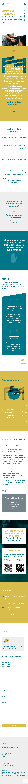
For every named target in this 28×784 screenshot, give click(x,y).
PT (14, 748)
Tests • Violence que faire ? (15, 603)
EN (9, 748)
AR (17, 748)
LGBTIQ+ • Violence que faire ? (14, 609)
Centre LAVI (9, 614)
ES (12, 748)
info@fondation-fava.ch (13, 656)
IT (7, 748)
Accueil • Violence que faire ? (15, 598)
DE (5, 748)
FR (25, 3)
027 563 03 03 (14, 218)
